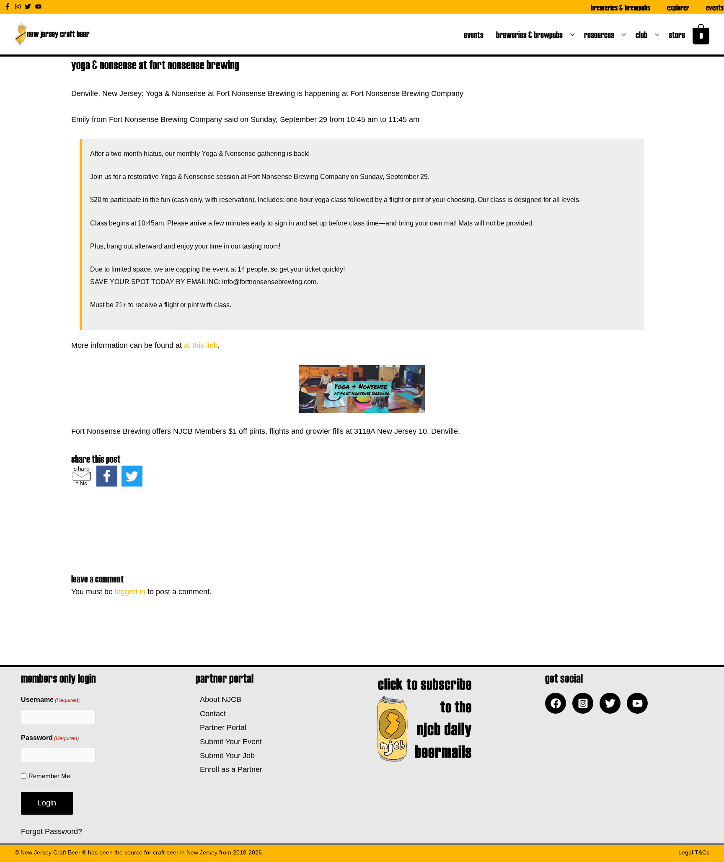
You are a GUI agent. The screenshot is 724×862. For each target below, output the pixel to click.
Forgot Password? (51, 831)
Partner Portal (221, 727)
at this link (200, 345)
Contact (211, 713)
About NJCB (218, 699)
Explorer (678, 7)
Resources (601, 34)
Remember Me (49, 775)
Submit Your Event (229, 742)
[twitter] (29, 6)
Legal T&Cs (693, 852)
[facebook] (557, 703)
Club (643, 34)
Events (715, 7)
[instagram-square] (584, 703)
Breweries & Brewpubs (620, 7)
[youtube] (39, 6)
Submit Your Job (225, 755)
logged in (130, 592)
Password (50, 737)
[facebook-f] (8, 6)
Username (50, 699)
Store (678, 34)
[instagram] (19, 6)
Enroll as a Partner (229, 769)
